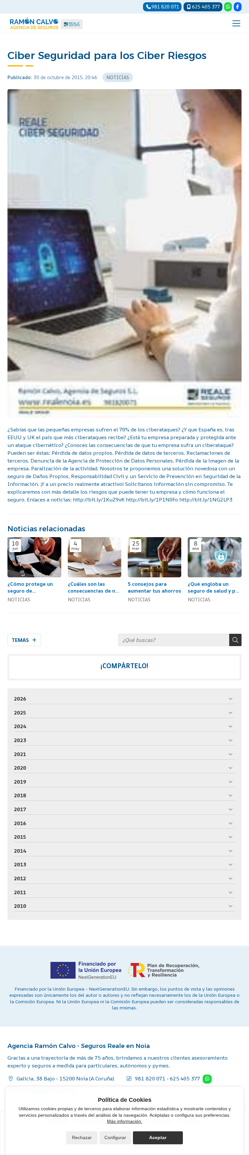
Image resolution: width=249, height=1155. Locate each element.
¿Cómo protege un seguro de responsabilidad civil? (30, 588)
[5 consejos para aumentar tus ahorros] (154, 557)
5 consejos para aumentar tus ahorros (154, 587)
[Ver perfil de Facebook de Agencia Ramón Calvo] (238, 6)
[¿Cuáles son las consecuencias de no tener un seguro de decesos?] (94, 557)
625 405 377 (185, 1078)
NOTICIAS (117, 77)
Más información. (124, 1121)
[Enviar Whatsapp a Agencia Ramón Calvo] (228, 6)
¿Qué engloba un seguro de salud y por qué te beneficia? (214, 588)
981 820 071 (150, 1078)
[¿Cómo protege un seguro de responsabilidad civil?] (34, 557)
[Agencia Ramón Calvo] (46, 23)
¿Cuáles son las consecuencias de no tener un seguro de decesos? (93, 588)
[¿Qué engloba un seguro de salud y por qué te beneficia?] (214, 557)
